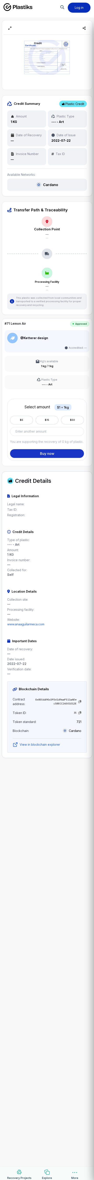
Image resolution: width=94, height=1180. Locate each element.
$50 (72, 419)
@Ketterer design (34, 338)
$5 (21, 419)
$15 (47, 419)
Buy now (47, 453)
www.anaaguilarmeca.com (25, 624)
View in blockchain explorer (40, 744)
